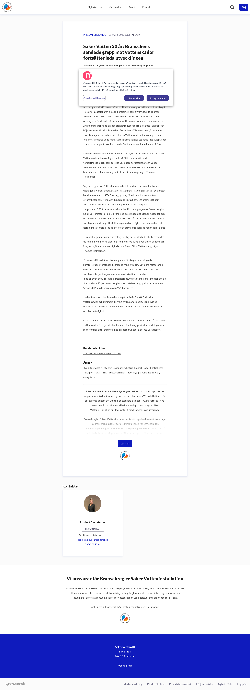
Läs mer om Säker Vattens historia (102, 353)
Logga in (242, 684)
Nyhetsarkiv (95, 7)
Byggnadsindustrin (143, 372)
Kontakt (146, 7)
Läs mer (125, 443)
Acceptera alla (157, 98)
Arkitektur (106, 368)
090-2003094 (92, 544)
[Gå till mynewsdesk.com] (14, 684)
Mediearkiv (115, 7)
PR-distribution (155, 684)
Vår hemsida (125, 665)
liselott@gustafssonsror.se (92, 539)
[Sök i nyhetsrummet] (232, 7)
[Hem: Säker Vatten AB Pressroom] (7, 7)
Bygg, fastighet (91, 368)
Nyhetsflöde (225, 684)
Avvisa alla (134, 98)
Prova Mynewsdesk (180, 684)
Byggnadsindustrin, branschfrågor (131, 368)
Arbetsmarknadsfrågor (120, 372)
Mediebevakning (133, 684)
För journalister (204, 684)
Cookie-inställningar (94, 98)
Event (131, 7)
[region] (126, 87)
